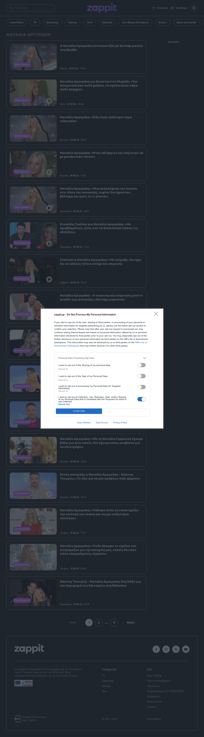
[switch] (141, 365)
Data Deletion (84, 422)
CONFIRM (79, 411)
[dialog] (102, 369)
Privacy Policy (120, 422)
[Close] (157, 315)
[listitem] (102, 358)
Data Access (102, 422)
